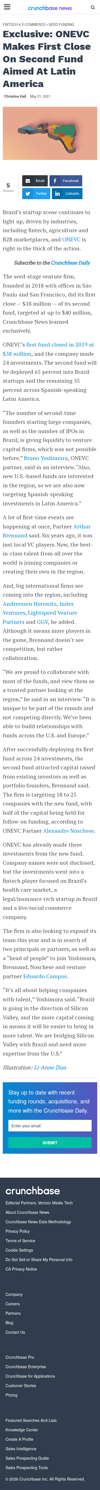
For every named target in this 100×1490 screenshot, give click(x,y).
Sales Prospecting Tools (27, 1467)
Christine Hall (15, 96)
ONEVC (71, 239)
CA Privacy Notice (21, 1269)
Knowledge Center (22, 1429)
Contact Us (15, 1332)
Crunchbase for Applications (30, 1376)
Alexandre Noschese (68, 830)
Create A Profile (19, 1439)
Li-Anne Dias (50, 1067)
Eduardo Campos (45, 976)
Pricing (12, 1395)
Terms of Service (20, 1240)
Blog (9, 1322)
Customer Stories (21, 1385)
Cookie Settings (19, 1250)
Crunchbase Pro (20, 1357)
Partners (13, 1313)
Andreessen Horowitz (30, 603)
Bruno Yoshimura (46, 458)
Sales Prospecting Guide (27, 1458)
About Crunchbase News (27, 1212)
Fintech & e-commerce (24, 24)
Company (14, 1294)
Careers (13, 1303)
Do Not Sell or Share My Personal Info (39, 1259)
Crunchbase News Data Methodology (38, 1221)
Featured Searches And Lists (31, 1420)
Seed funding (61, 24)
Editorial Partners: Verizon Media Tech (39, 1202)
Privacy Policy (18, 1231)
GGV (42, 622)
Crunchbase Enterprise (26, 1366)
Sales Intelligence (21, 1448)
